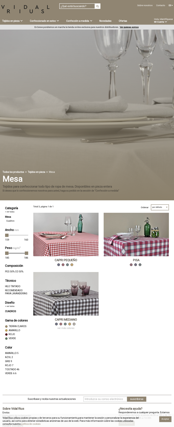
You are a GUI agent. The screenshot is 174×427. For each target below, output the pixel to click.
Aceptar (165, 419)
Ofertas (123, 21)
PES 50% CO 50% (14, 271)
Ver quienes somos (129, 27)
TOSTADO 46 (12, 369)
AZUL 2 (9, 357)
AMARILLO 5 (12, 353)
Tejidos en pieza (36, 172)
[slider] (6, 235)
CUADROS (10, 311)
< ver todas (9, 212)
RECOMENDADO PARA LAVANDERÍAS (16, 292)
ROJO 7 (9, 365)
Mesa (8, 216)
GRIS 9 (8, 361)
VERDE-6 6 (10, 373)
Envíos (6, 412)
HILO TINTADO (12, 286)
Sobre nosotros (145, 5)
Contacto (160, 5)
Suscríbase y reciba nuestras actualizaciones (52, 399)
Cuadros (10, 221)
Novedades (105, 21)
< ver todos (9, 306)
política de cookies (31, 424)
